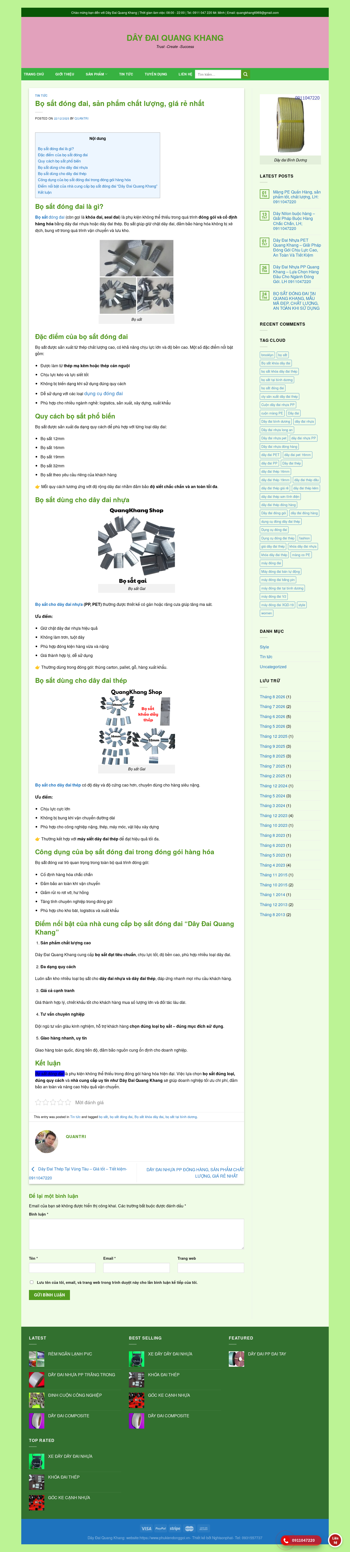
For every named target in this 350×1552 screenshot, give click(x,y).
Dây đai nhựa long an (277, 429)
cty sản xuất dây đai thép (279, 396)
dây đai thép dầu (306, 479)
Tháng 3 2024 (272, 805)
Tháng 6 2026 (272, 716)
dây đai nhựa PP (303, 437)
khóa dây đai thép (274, 554)
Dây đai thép (291, 463)
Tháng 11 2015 (273, 875)
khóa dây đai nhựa (303, 546)
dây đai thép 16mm (275, 471)
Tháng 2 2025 (272, 776)
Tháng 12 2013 (273, 904)
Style (264, 647)
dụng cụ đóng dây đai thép (280, 521)
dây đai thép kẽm (305, 488)
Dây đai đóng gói (273, 512)
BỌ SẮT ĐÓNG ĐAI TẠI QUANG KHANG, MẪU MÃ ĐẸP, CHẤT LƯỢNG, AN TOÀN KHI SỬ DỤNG (296, 301)
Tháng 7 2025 (272, 766)
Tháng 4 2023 (272, 865)
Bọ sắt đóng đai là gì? (56, 148)
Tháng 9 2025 (272, 746)
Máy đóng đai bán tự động (280, 571)
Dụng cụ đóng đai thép (277, 538)
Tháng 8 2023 (272, 835)
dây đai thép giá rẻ (275, 488)
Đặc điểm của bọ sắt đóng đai (63, 154)
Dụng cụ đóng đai (274, 529)
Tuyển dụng (156, 74)
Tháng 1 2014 (272, 894)
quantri (81, 118)
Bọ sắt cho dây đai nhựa (59, 604)
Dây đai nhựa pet (273, 437)
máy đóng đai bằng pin (278, 579)
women (266, 612)
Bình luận (38, 1214)
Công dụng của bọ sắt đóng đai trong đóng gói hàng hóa (84, 179)
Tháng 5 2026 (272, 726)
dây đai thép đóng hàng (278, 504)
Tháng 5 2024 (272, 796)
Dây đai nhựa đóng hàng (279, 446)
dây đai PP (269, 463)
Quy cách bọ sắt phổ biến (59, 160)
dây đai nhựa (304, 421)
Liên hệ (185, 74)
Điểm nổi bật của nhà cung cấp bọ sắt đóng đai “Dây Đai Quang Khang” (97, 186)
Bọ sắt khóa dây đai (149, 1116)
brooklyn (267, 354)
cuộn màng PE (272, 413)
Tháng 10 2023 (273, 825)
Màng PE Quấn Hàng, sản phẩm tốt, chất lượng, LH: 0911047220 (297, 196)
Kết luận (45, 192)
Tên (33, 1258)
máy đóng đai (271, 562)
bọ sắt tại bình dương (181, 1116)
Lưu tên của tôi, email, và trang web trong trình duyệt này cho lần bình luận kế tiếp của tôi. (117, 1282)
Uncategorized (273, 667)
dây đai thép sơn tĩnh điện (280, 496)
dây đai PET (270, 454)
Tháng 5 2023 (272, 855)
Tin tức (126, 74)
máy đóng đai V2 (273, 596)
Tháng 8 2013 (272, 914)
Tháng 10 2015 (273, 885)
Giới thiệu (64, 74)
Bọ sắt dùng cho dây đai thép (62, 173)
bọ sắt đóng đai (121, 1116)
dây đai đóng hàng (304, 512)
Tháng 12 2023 (273, 815)
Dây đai (293, 413)
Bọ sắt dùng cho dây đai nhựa (63, 167)
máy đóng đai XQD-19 (277, 604)
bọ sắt (103, 1116)
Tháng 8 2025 (272, 756)
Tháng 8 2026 (272, 697)
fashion (304, 538)
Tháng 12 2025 (273, 736)
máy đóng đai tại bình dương (282, 588)
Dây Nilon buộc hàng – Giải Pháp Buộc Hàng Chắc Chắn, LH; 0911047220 (294, 221)
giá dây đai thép (273, 546)
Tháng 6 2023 (272, 845)
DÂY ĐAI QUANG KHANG (175, 37)
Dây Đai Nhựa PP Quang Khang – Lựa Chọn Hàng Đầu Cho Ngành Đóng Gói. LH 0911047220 (296, 274)
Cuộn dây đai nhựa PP (278, 404)
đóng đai (50, 217)
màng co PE (301, 554)
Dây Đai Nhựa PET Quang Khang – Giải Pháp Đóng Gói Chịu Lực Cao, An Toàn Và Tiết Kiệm (297, 247)
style (301, 604)
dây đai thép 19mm (275, 479)
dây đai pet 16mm (297, 454)
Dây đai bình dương (275, 421)
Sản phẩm (95, 74)
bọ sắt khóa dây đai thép (279, 371)
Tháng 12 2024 (273, 786)
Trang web (187, 1258)
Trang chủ (34, 74)
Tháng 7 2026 (272, 706)
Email (109, 1258)
